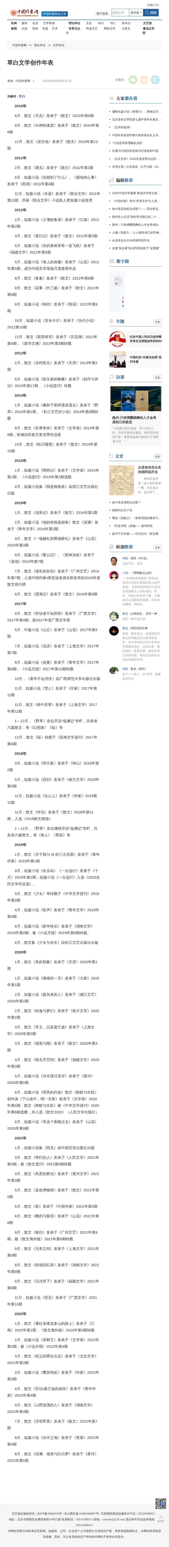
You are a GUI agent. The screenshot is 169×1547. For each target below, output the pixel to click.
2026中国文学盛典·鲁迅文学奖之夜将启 (137, 193)
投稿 (35, 28)
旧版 (153, 5)
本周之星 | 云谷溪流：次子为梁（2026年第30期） (137, 166)
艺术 (55, 28)
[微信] (132, 79)
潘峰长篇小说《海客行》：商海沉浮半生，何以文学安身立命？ (137, 111)
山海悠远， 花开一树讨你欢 (148, 613)
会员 (35, 23)
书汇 (113, 23)
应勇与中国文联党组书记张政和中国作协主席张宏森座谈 (137, 150)
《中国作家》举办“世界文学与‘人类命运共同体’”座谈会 (137, 201)
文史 (89, 23)
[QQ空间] (144, 79)
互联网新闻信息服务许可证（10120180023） (129, 1513)
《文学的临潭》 (122, 127)
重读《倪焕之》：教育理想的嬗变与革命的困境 (137, 518)
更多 (157, 321)
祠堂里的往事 (139, 628)
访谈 (24, 28)
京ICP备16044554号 (49, 1513)
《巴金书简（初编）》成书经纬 (132, 525)
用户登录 (102, 13)
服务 (24, 23)
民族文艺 (92, 28)
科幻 (101, 23)
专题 (45, 28)
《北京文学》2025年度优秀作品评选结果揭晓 (137, 158)
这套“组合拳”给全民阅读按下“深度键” (136, 248)
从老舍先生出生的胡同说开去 (131, 240)
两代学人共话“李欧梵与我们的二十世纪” (137, 216)
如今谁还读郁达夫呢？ (126, 502)
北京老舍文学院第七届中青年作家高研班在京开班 (137, 119)
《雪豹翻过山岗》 (142, 573)
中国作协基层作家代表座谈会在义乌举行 (137, 135)
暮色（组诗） (139, 668)
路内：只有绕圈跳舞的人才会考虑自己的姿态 (137, 224)
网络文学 (109, 28)
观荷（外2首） (139, 558)
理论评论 (40, 45)
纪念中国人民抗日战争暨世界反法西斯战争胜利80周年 (146, 339)
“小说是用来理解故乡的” (127, 143)
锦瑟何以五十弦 (122, 510)
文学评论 (59, 45)
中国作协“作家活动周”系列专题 (146, 359)
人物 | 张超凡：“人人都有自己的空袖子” (137, 232)
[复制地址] (155, 79)
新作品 (126, 23)
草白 (22, 96)
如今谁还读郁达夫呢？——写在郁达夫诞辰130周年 (137, 208)
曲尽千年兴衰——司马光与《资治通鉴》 (137, 533)
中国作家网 (19, 45)
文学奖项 (49, 23)
